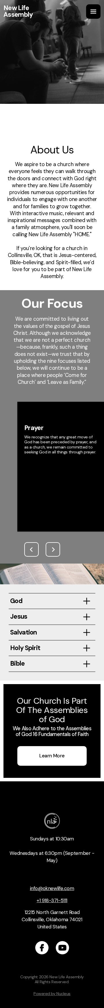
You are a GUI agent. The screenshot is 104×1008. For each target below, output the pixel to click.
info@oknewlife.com (52, 888)
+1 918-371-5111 (52, 900)
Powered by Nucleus (52, 993)
